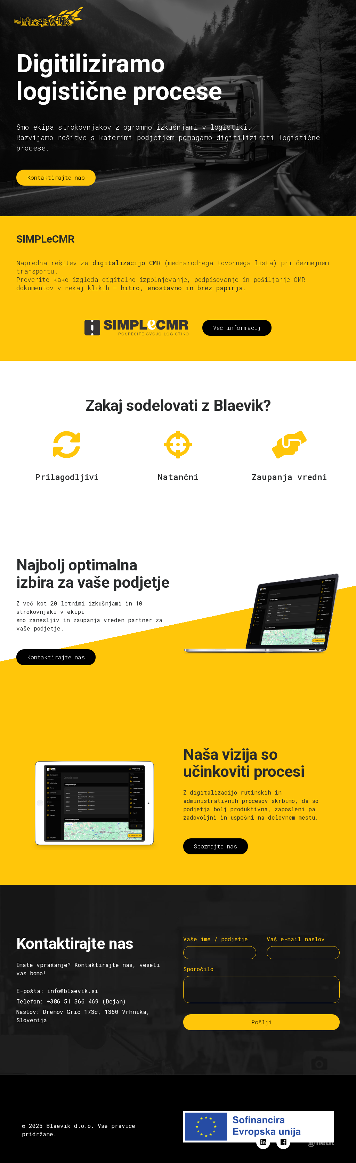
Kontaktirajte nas (56, 177)
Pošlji (261, 1022)
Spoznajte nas (215, 846)
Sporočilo (198, 969)
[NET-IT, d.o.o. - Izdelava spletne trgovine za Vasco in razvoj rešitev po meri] (321, 1143)
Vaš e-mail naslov (296, 939)
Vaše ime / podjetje (215, 939)
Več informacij (237, 327)
